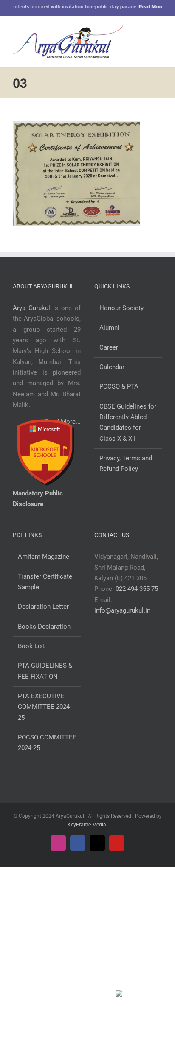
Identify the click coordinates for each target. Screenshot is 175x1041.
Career (108, 347)
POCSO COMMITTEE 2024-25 (47, 742)
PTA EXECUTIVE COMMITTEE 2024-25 (44, 707)
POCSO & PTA (118, 386)
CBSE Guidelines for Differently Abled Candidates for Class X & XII (127, 422)
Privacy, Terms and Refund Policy (125, 463)
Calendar (111, 367)
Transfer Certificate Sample (45, 582)
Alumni (109, 327)
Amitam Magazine (43, 556)
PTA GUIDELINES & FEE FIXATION (45, 671)
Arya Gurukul (31, 308)
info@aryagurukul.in (122, 610)
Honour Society (121, 308)
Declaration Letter (43, 606)
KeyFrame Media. (87, 825)
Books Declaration (44, 626)
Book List (31, 646)
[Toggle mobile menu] (158, 31)
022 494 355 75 (137, 589)
